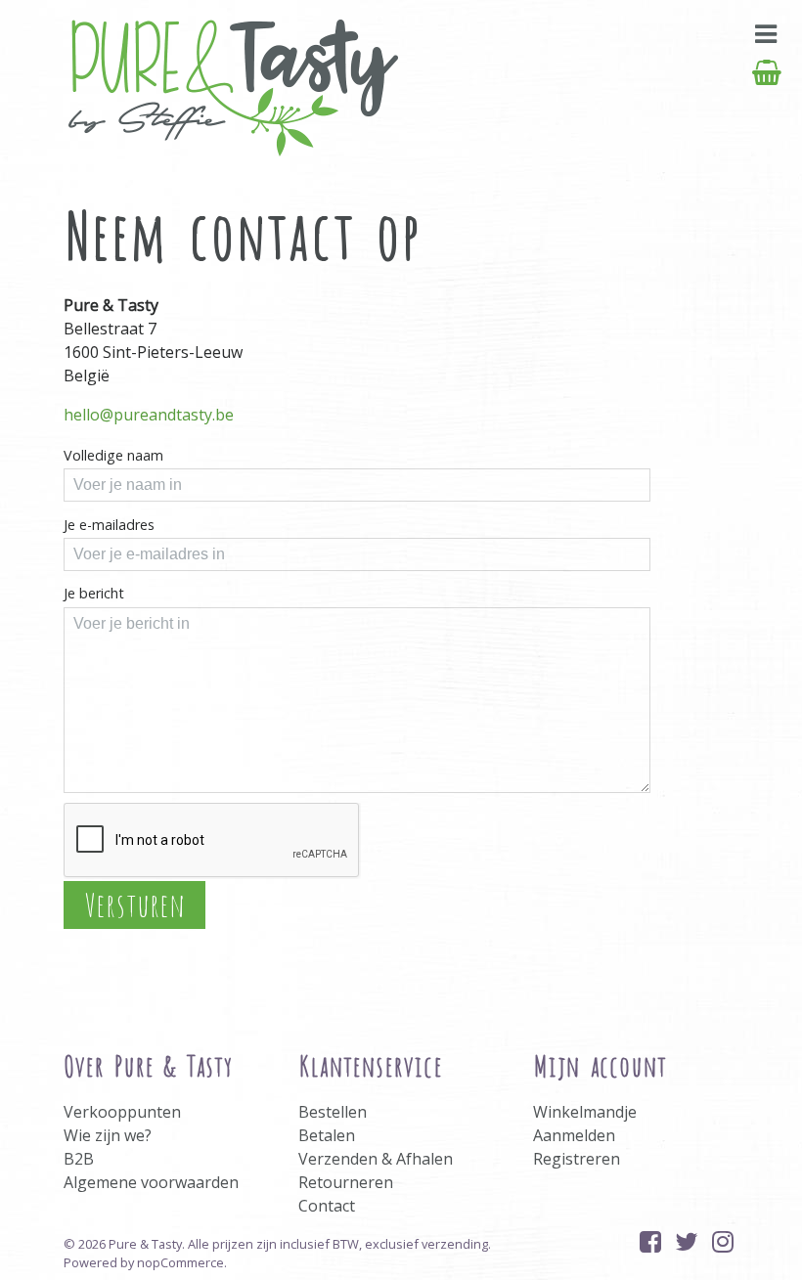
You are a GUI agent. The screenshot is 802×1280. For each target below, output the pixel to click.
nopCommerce (180, 1262)
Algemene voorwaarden (151, 1182)
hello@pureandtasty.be (149, 414)
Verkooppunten (122, 1112)
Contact (326, 1205)
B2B (79, 1159)
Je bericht (94, 593)
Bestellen (332, 1112)
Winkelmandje (585, 1112)
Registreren (576, 1159)
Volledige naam (113, 455)
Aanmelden (574, 1135)
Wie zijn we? (108, 1135)
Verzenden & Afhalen (375, 1159)
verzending (455, 1244)
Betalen (326, 1135)
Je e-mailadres (109, 524)
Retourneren (345, 1182)
